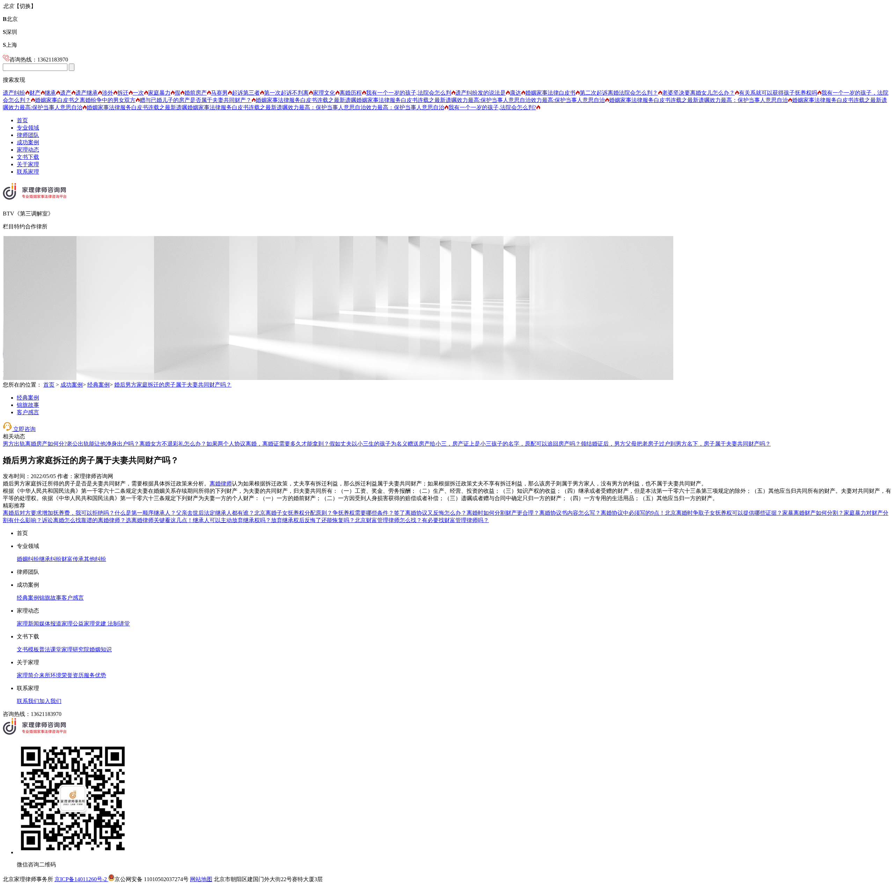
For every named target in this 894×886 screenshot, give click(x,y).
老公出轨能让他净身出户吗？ (103, 444)
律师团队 (28, 135)
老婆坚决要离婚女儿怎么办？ (698, 93)
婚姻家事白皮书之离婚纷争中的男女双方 (85, 100)
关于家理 (28, 164)
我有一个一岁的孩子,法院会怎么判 (408, 93)
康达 (515, 93)
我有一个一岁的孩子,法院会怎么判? (492, 107)
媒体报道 (50, 624)
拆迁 (123, 93)
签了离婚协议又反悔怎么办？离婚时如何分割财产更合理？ (466, 513)
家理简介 (28, 675)
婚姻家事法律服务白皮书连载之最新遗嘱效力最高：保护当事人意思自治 (698, 100)
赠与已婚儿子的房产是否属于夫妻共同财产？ (195, 100)
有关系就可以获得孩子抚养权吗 (778, 93)
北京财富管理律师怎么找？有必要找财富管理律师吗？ (422, 520)
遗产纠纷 (14, 93)
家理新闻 (28, 624)
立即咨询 (24, 429)
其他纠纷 (95, 559)
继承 (50, 93)
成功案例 (28, 142)
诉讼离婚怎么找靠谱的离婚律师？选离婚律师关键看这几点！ (117, 520)
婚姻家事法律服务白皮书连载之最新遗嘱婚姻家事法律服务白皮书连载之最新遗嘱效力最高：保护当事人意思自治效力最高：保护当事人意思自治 (265, 107)
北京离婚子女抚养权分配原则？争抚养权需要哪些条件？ (324, 513)
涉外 (107, 93)
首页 (22, 120)
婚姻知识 (100, 649)
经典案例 (98, 385)
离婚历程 (350, 93)
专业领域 (28, 128)
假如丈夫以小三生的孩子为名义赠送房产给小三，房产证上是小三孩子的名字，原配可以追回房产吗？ (455, 444)
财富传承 (72, 559)
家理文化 (324, 93)
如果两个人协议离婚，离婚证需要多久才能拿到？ (267, 444)
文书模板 (28, 649)
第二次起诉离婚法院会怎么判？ (619, 93)
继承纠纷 (50, 559)
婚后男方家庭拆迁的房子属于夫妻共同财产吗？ (173, 385)
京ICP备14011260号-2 (81, 879)
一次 (138, 93)
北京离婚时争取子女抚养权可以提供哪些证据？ (723, 513)
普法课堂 (50, 649)
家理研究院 (75, 649)
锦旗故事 (28, 405)
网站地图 (201, 879)
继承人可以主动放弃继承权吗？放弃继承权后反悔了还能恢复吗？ (274, 520)
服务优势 (95, 675)
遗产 (65, 93)
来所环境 (50, 675)
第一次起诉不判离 (286, 93)
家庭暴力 (159, 93)
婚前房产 (195, 93)
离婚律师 (221, 483)
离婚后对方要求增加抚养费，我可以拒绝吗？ (59, 513)
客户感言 (28, 412)
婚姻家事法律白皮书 (550, 93)
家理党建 (95, 624)
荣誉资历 (72, 675)
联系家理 (28, 172)
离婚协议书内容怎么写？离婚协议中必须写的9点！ (602, 513)
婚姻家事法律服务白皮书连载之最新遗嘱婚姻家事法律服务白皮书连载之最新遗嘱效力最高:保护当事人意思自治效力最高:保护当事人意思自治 (430, 100)
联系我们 (28, 701)
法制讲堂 (118, 624)
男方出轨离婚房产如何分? (35, 444)
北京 (10, 19)
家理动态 (28, 150)
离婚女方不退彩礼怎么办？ (172, 444)
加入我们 (50, 701)
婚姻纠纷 (28, 559)
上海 (10, 45)
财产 (35, 93)
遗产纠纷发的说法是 (480, 93)
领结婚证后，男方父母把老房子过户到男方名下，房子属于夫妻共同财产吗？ (676, 444)
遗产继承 (86, 93)
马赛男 (219, 93)
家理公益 (72, 624)
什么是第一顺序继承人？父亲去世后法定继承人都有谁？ (184, 513)
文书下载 (28, 157)
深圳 (10, 32)
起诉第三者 (246, 93)
